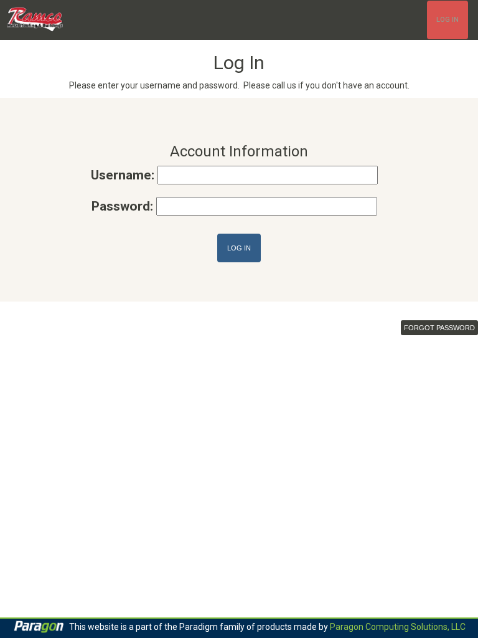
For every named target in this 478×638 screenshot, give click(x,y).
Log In (447, 20)
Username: (122, 175)
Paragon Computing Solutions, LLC (398, 627)
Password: (122, 206)
